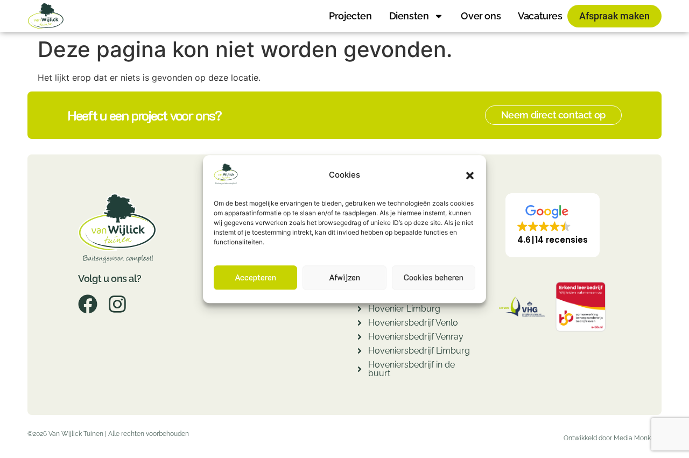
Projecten (350, 16)
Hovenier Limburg (404, 309)
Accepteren (255, 277)
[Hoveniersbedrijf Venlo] (359, 324)
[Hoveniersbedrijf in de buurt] (359, 371)
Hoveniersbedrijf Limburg (419, 351)
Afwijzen (344, 277)
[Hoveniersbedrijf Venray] (359, 338)
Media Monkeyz (638, 438)
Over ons (481, 16)
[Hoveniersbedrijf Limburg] (359, 352)
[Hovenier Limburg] (359, 310)
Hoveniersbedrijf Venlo (413, 323)
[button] (470, 175)
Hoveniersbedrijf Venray (415, 337)
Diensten (409, 16)
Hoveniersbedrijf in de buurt (411, 369)
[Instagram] (117, 304)
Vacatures (540, 16)
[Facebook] (87, 304)
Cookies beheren (433, 277)
